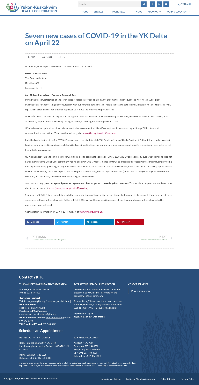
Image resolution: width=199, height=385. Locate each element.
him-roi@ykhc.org (55, 317)
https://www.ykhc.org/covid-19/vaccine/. (69, 188)
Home (85, 11)
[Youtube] (166, 4)
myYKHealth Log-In (83, 313)
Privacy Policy (188, 378)
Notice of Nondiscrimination (140, 378)
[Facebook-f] (152, 4)
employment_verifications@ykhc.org (38, 314)
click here (64, 301)
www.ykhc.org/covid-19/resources (99, 133)
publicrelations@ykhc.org (32, 307)
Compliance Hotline (110, 378)
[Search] (144, 4)
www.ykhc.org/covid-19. (91, 211)
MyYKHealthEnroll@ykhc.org (102, 307)
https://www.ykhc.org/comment (40, 301)
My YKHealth (184, 4)
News (139, 11)
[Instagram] (159, 4)
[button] (39, 222)
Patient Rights (168, 378)
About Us (153, 11)
